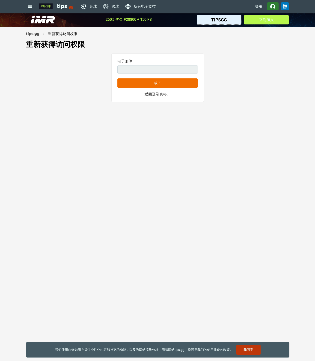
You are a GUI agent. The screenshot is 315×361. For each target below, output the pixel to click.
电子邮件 (124, 61)
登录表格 (159, 94)
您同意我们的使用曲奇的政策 (209, 350)
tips (65, 6)
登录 (258, 6)
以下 (157, 83)
